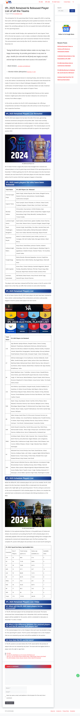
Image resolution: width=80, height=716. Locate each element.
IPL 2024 (9, 653)
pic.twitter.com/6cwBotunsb (24, 66)
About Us (53, 711)
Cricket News (67, 2)
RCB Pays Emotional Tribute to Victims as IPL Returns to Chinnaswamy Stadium (65, 49)
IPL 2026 (41, 2)
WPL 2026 (47, 2)
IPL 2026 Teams (56, 2)
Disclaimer (72, 711)
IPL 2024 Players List (16, 655)
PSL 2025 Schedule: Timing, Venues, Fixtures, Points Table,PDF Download (24, 658)
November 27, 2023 (31, 71)
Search (59, 8)
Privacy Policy (66, 711)
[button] (73, 2)
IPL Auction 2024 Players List (28, 655)
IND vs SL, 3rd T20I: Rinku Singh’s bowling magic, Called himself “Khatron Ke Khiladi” (26, 656)
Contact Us (58, 711)
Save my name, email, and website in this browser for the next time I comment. (26, 696)
